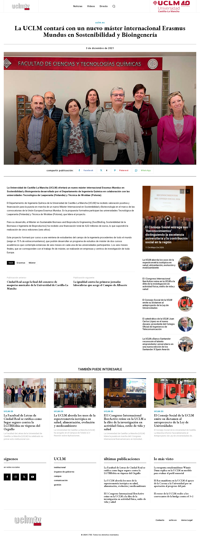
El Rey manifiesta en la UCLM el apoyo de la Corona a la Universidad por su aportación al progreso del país (174, 483)
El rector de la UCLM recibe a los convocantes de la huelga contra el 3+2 (173, 495)
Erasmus (21, 263)
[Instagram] (15, 477)
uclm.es (100, 22)
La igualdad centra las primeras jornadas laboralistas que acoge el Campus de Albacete (100, 283)
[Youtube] (32, 477)
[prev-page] (182, 191)
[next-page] (187, 191)
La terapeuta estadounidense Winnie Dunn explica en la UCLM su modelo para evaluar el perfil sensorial (173, 470)
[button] (114, 6)
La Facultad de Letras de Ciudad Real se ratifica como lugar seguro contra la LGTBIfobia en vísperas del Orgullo (23, 422)
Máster (32, 263)
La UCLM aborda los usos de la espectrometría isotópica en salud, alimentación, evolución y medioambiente (158, 264)
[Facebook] (7, 477)
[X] (24, 477)
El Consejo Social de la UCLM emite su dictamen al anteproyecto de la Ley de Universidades (157, 304)
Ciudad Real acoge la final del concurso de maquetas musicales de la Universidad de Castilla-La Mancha (37, 285)
